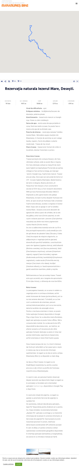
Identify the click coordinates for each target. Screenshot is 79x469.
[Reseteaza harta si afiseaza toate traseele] (74, 81)
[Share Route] (5, 81)
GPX (20, 81)
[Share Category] (9, 81)
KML (15, 81)
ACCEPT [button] (18, 464)
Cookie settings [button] (8, 464)
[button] (76, 3)
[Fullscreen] (77, 81)
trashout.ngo (38, 386)
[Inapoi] (1, 81)
